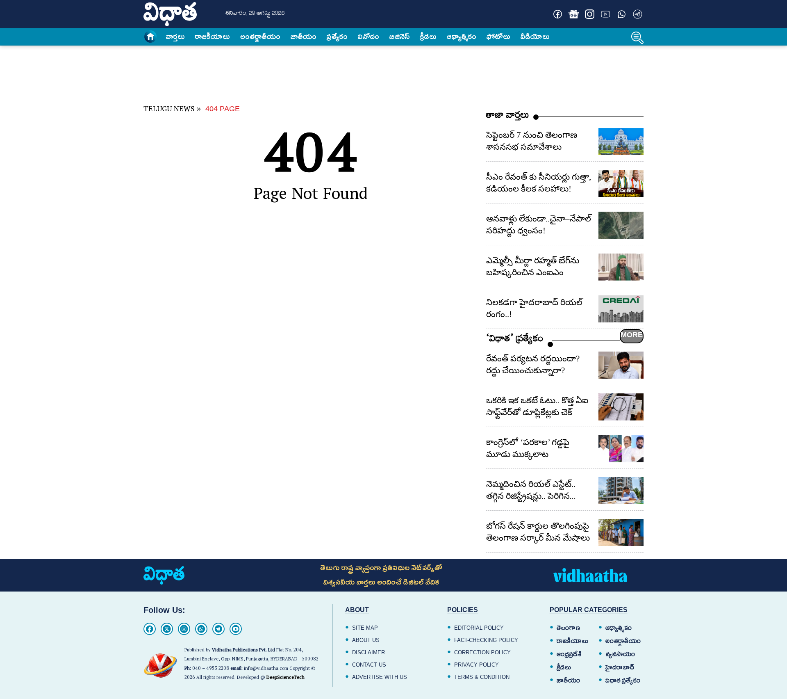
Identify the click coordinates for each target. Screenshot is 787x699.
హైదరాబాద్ (620, 667)
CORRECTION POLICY (482, 652)
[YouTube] (236, 629)
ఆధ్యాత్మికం (461, 36)
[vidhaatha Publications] (163, 575)
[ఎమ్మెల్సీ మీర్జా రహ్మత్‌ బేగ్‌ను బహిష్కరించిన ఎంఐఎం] (621, 267)
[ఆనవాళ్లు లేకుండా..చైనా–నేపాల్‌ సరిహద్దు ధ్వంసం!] (621, 225)
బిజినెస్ (399, 36)
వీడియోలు (535, 36)
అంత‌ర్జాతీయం (260, 36)
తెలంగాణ (568, 628)
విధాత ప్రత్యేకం (623, 680)
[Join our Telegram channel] (637, 14)
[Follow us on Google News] (574, 14)
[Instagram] (184, 629)
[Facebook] (149, 629)
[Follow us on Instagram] (590, 14)
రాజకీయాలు (212, 36)
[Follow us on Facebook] (558, 14)
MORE (632, 335)
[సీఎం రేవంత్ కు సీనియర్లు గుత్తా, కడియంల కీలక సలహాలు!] (621, 183)
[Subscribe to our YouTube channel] (605, 14)
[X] (167, 629)
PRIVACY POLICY (476, 665)
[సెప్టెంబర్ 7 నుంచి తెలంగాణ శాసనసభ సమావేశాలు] (621, 141)
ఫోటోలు (498, 36)
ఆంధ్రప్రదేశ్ (569, 654)
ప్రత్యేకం (337, 36)
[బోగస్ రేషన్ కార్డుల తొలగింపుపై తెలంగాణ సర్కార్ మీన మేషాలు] (621, 532)
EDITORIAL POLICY (479, 628)
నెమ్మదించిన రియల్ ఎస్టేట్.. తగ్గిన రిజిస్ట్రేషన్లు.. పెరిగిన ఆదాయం (530, 496)
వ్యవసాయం (620, 654)
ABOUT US (366, 640)
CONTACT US (369, 665)
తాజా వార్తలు (507, 117)
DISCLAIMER (368, 652)
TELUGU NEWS (169, 110)
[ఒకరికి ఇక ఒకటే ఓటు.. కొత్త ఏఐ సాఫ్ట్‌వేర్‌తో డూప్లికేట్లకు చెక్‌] (621, 406)
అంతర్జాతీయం (623, 641)
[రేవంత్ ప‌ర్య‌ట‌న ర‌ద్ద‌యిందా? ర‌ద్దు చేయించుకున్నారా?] (621, 365)
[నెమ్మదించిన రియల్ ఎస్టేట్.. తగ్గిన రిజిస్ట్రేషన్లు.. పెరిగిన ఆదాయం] (621, 490)
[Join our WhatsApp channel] (621, 14)
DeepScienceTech (285, 678)
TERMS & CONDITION (482, 677)
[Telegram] (218, 629)
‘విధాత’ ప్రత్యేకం (515, 340)
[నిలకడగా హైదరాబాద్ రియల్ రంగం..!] (621, 308)
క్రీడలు (428, 36)
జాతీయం (303, 36)
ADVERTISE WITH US (379, 677)
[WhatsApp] (201, 629)
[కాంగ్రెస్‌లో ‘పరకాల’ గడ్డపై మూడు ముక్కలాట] (621, 448)
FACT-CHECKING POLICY (486, 640)
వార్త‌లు (175, 36)
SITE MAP (365, 628)
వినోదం (368, 36)
